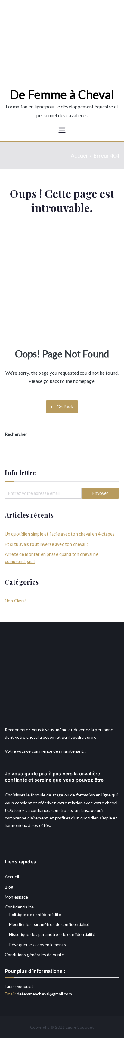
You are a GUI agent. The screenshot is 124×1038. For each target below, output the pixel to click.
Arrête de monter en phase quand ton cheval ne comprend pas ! (51, 558)
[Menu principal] (62, 130)
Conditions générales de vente (34, 954)
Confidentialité (19, 906)
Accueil (12, 876)
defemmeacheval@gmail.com (44, 993)
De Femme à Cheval (62, 94)
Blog (9, 886)
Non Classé (16, 600)
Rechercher (16, 434)
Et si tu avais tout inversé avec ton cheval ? (46, 544)
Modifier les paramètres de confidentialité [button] (49, 924)
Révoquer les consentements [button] (37, 944)
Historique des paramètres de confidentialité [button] (52, 934)
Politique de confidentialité (35, 914)
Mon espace (16, 896)
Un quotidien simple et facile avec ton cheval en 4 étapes (60, 534)
